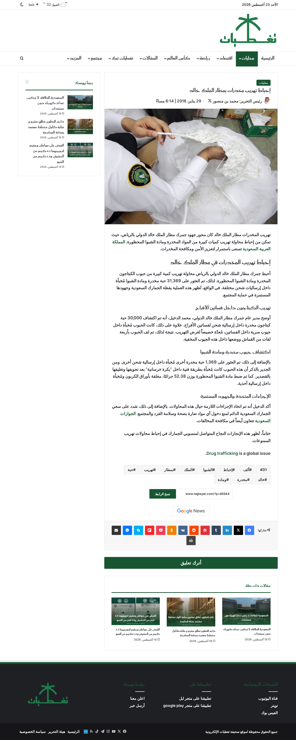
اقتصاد (225, 58)
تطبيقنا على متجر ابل (195, 698)
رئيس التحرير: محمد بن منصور (237, 101)
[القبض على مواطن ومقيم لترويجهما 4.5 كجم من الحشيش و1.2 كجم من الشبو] (135, 611)
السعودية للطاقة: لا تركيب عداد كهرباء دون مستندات (247, 631)
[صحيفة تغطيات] (248, 30)
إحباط (227, 469)
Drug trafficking (222, 453)
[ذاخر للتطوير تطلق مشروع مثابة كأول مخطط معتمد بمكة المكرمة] (191, 612)
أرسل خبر (137, 705)
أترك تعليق (191, 563)
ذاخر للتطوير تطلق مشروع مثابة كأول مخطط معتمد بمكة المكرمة (193, 633)
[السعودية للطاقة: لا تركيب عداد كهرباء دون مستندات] (246, 611)
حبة (130, 469)
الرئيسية (267, 58)
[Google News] (191, 511)
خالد (261, 479)
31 (264, 469)
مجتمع (96, 58)
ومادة (222, 479)
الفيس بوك (269, 713)
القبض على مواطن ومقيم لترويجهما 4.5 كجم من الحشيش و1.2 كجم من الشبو (138, 631)
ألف (246, 469)
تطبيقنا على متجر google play (187, 705)
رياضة (205, 58)
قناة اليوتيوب (268, 698)
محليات (248, 58)
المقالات (150, 58)
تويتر (274, 705)
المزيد (75, 58)
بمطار (168, 469)
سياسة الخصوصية (32, 731)
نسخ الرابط (162, 494)
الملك (188, 469)
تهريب (148, 469)
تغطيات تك (122, 58)
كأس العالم (178, 58)
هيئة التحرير (56, 731)
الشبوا (208, 469)
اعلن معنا (137, 698)
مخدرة (242, 479)
